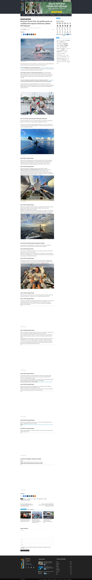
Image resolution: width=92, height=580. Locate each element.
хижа (57, 63)
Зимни (22, 0)
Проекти (61, 579)
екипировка (63, 48)
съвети (58, 60)
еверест (58, 48)
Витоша (63, 40)
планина (64, 55)
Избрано (26, 19)
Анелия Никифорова (23, 29)
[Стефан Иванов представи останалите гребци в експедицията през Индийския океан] (48, 515)
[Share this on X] (27, 34)
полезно (67, 55)
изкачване (58, 50)
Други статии (42, 559)
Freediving (45, 573)
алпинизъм (65, 43)
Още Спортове (59, 0)
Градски (42, 0)
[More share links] (35, 34)
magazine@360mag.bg (28, 564)
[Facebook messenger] (25, 34)
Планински (37, 0)
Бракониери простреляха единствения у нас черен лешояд (48, 562)
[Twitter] (31, 568)
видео (66, 45)
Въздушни (31, 0)
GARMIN (58, 40)
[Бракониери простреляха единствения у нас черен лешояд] (40, 563)
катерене (59, 51)
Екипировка (58, 569)
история (66, 50)
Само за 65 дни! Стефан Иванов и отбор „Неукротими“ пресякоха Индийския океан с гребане (25, 520)
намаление (63, 53)
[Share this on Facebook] (24, 34)
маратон (65, 51)
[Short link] (33, 34)
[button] (70, 15)
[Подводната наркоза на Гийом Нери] (40, 572)
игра (69, 48)
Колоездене (67, 40)
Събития (57, 568)
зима (67, 48)
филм (65, 61)
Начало (21, 17)
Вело (50, 0)
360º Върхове (54, 579)
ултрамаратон (59, 61)
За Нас (40, 579)
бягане (62, 45)
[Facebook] (26, 568)
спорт (68, 58)
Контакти (64, 579)
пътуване (59, 58)
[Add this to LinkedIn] (29, 34)
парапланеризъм (59, 55)
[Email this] (31, 34)
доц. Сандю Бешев (63, 46)
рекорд (62, 58)
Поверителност (69, 579)
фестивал (62, 61)
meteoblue (64, 35)
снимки (65, 58)
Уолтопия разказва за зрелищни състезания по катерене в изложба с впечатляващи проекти (26, 505)
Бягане (47, 0)
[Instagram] (29, 567)
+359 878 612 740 (28, 559)
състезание (63, 59)
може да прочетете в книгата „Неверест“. (45, 381)
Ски (57, 41)
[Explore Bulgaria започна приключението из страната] (40, 568)
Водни (26, 0)
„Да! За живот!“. (51, 80)
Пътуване (57, 571)
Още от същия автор (30, 509)
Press (58, 579)
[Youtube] (34, 568)
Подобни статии (23, 509)
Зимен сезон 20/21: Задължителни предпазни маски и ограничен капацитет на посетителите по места (46, 505)
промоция (68, 56)
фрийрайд (68, 61)
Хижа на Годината (67, 0)
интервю (62, 50)
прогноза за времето (63, 56)
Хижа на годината (59, 43)
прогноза (58, 56)
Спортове (29, 19)
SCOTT (60, 40)
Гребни (24, 19)
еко (65, 48)
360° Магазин (50, 579)
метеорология (59, 53)
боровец (58, 45)
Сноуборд (61, 41)
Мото (54, 0)
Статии (57, 566)
